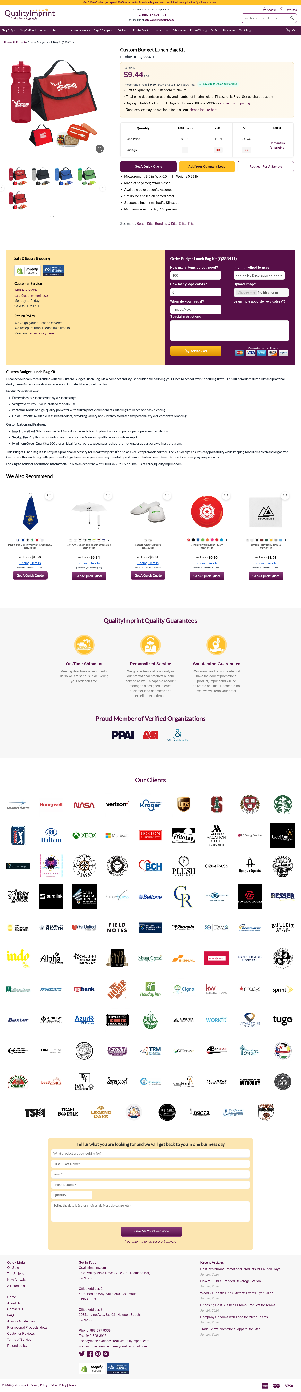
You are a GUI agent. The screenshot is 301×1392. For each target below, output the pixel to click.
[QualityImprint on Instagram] (106, 1355)
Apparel (44, 30)
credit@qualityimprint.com (130, 1341)
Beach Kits (145, 223)
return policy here (41, 333)
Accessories (59, 30)
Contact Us (15, 1309)
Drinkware (123, 30)
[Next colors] (102, 188)
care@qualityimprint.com (159, 20)
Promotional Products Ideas (27, 1327)
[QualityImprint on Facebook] (90, 1355)
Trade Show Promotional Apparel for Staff (230, 1329)
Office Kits (186, 223)
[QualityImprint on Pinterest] (98, 1355)
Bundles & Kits (166, 223)
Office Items (179, 30)
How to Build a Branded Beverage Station (230, 1281)
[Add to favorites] (49, 496)
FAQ (10, 1315)
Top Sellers (15, 1274)
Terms (72, 1385)
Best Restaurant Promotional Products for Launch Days (240, 1269)
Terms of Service (19, 1339)
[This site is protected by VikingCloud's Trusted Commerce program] (53, 270)
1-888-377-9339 (151, 15)
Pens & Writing (198, 30)
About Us (14, 1303)
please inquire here (203, 110)
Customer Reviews (21, 1333)
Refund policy (17, 1345)
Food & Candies (141, 30)
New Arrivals (16, 1279)
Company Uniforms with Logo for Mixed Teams (234, 1317)
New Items (229, 30)
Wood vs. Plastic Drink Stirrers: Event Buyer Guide (236, 1293)
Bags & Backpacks (103, 30)
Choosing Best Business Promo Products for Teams (237, 1305)
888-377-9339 (100, 1330)
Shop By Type (9, 30)
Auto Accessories (80, 30)
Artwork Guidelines (21, 1321)
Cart (294, 30)
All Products (16, 1286)
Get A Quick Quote (30, 575)
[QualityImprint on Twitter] (82, 1355)
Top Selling (245, 30)
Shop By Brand (28, 30)
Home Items (161, 30)
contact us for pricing (235, 103)
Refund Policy (58, 1385)
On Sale (215, 30)
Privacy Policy (39, 1385)
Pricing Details (30, 563)
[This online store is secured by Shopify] (27, 270)
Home (11, 1297)
